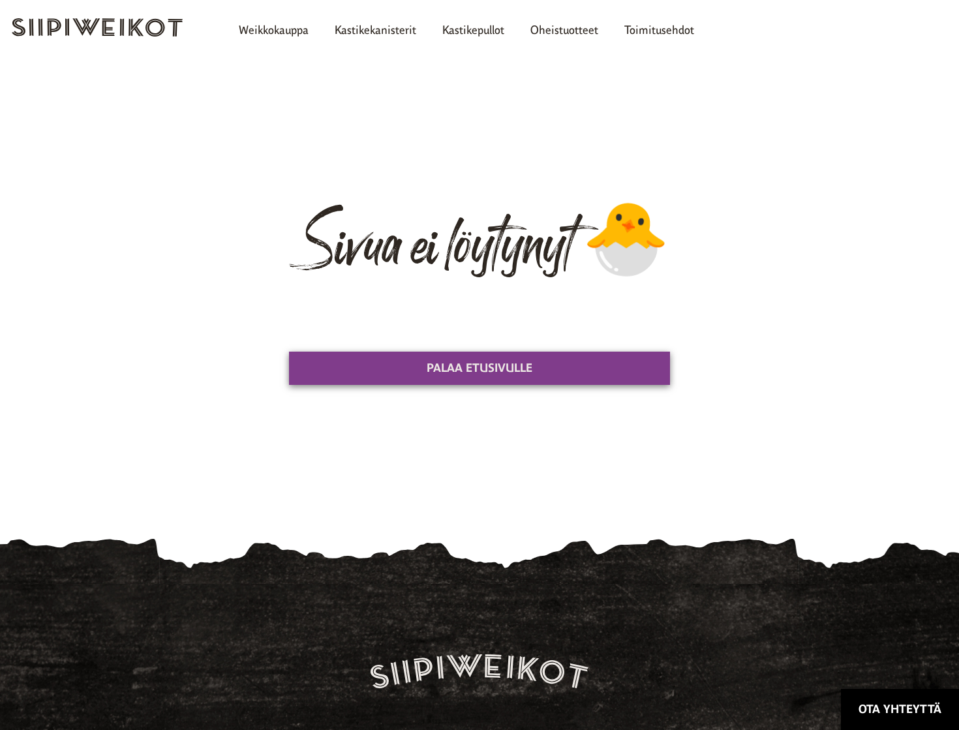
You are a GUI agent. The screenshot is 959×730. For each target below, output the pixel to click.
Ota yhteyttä (900, 709)
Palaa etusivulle (479, 368)
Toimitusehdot (659, 30)
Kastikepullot (473, 30)
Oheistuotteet (564, 30)
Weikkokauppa (274, 30)
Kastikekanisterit (375, 30)
